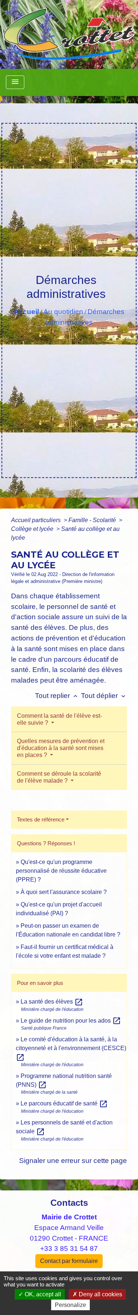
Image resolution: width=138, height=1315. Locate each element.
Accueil (26, 311)
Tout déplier (104, 695)
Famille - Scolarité (92, 520)
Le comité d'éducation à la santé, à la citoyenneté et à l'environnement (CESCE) (71, 1048)
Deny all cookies (99, 1294)
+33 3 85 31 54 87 (69, 1248)
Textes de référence (40, 819)
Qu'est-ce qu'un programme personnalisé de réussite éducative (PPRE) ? (61, 871)
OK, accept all (42, 1294)
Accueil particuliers (36, 520)
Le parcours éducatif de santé (64, 1103)
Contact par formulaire (69, 1261)
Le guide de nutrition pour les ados (71, 1020)
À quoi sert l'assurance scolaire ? (64, 892)
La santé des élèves (52, 1001)
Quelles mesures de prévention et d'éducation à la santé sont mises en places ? (61, 748)
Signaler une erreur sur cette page (73, 1160)
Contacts (69, 1203)
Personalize (70, 1305)
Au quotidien (63, 311)
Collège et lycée (33, 529)
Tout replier (57, 695)
